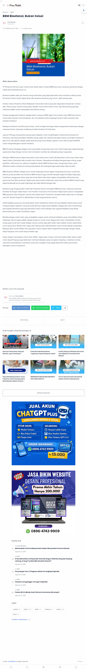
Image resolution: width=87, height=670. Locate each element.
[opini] (18, 556)
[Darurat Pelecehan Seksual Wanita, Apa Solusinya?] (15, 341)
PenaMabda (12, 661)
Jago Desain (42, 661)
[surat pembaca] (21, 546)
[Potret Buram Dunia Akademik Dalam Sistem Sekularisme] (71, 367)
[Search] (83, 5)
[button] (79, 5)
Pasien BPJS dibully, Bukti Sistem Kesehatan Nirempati (37, 592)
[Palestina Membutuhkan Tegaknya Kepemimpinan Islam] (43, 341)
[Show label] (21, 619)
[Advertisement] (43, 267)
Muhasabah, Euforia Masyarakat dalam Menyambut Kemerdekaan (42, 548)
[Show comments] (76, 667)
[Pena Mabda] (11, 22)
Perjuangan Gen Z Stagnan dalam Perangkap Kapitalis (37, 571)
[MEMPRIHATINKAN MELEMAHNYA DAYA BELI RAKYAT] (43, 367)
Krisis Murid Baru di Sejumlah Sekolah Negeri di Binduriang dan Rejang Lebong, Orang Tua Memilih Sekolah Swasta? (43, 560)
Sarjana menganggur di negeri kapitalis (31, 582)
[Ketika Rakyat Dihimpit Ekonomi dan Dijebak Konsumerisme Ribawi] (71, 341)
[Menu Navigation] (4, 5)
